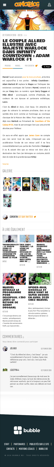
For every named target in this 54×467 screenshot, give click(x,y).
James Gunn (34, 135)
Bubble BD (43, 449)
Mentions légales (26, 449)
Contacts (10, 449)
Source (6, 164)
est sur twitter (25, 217)
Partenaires (19, 444)
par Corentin (29, 66)
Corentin (14, 217)
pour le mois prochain (31, 77)
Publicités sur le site (39, 444)
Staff (6, 444)
